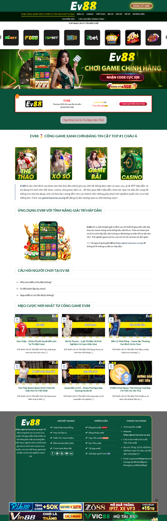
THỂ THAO (100, 14)
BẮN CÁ (80, 14)
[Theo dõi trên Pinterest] (57, 453)
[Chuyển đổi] (17, 282)
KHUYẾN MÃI (68, 19)
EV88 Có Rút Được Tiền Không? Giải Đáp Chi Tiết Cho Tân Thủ (130, 389)
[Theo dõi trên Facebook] (52, 453)
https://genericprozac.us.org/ (129, 243)
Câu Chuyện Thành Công (91, 19)
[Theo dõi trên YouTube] (67, 453)
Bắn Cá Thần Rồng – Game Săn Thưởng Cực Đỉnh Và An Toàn (130, 342)
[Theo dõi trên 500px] (71, 453)
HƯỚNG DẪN (139, 14)
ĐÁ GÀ (111, 14)
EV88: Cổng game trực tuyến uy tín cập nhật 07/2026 (47, 14)
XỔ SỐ (127, 14)
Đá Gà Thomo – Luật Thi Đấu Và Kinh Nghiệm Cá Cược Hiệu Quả (83, 342)
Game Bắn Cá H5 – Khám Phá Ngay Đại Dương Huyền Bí (83, 389)
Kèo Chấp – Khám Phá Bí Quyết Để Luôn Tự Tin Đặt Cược (36, 342)
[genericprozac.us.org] (83, 5)
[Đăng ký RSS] (62, 453)
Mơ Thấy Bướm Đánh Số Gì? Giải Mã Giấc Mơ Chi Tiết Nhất (37, 389)
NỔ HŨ (119, 14)
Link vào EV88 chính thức (133, 104)
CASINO (90, 14)
